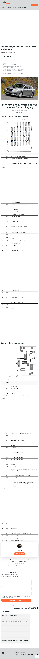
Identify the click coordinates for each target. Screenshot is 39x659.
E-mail (2, 591)
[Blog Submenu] (5, 7)
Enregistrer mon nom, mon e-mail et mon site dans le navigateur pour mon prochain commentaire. (16, 597)
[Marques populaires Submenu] (27, 7)
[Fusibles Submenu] (11, 7)
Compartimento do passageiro (9, 58)
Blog (3, 7)
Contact (14, 7)
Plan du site (30, 654)
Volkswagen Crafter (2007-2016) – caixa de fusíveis (13, 64)
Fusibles (8, 7)
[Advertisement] (19, 17)
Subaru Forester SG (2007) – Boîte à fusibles (12, 72)
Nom (2, 586)
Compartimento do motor (8, 61)
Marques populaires (22, 7)
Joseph (4, 63)
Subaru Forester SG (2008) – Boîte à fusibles (12, 70)
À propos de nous (23, 654)
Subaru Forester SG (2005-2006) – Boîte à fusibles (13, 69)
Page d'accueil (4, 42)
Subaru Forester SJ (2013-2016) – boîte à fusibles (13, 73)
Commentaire (4, 579)
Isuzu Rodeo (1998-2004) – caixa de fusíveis (12, 66)
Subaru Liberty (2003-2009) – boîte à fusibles (12, 67)
